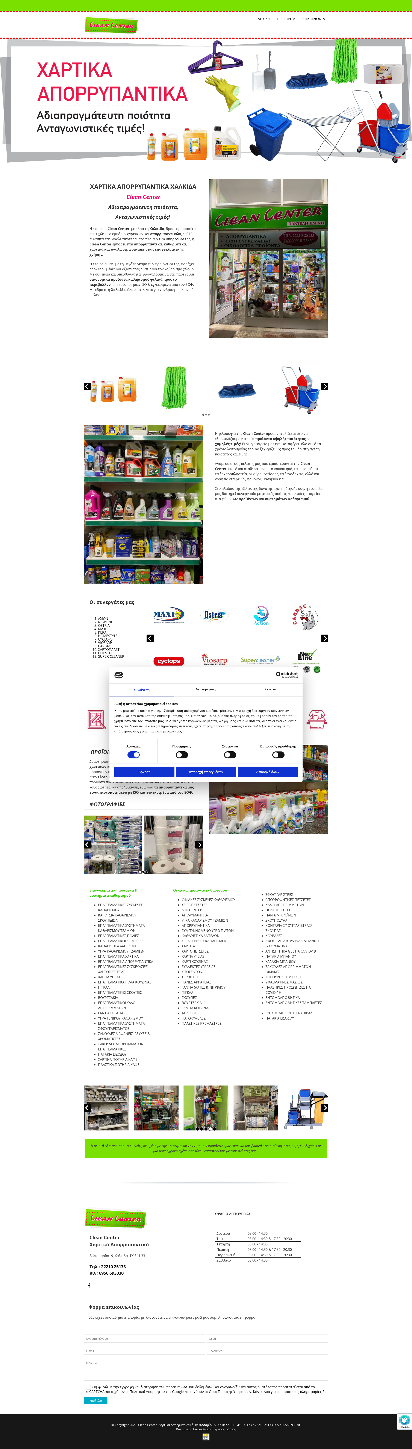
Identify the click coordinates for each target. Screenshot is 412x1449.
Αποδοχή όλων (267, 772)
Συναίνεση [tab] (142, 690)
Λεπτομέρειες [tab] (206, 689)
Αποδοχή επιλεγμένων (206, 772)
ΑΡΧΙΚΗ (264, 18)
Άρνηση (144, 772)
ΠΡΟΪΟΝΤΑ (286, 18)
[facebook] (89, 1285)
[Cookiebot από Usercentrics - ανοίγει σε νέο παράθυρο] (279, 675)
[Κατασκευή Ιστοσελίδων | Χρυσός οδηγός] (206, 1437)
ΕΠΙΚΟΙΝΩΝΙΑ (313, 18)
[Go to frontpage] (122, 24)
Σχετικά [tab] (270, 689)
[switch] (182, 755)
